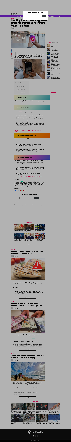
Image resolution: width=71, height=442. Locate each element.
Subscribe (44, 15)
